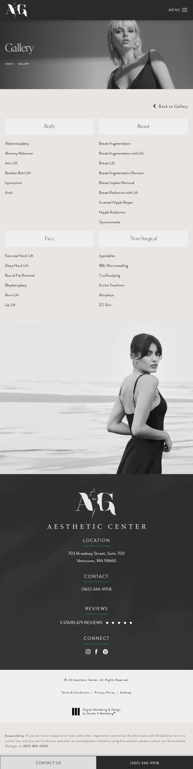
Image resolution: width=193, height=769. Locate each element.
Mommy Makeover (19, 153)
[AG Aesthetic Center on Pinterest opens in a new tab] (105, 651)
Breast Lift (107, 163)
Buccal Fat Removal (20, 275)
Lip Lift (10, 305)
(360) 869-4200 (35, 746)
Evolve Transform (111, 285)
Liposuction (13, 183)
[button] (184, 10)
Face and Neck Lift (19, 256)
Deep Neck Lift (17, 265)
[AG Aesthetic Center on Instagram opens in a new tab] (88, 651)
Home (9, 64)
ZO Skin (105, 305)
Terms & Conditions (75, 692)
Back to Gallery (172, 106)
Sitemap (125, 692)
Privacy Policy (104, 692)
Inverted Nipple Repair (116, 202)
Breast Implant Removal (116, 183)
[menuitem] (88, 651)
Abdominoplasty (17, 143)
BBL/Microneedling (113, 265)
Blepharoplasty (16, 285)
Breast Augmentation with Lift (121, 153)
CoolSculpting (109, 275)
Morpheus (106, 295)
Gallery (23, 64)
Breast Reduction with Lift (118, 192)
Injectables (107, 256)
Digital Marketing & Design (101, 712)
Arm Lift (11, 163)
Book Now (35, 439)
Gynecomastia (109, 222)
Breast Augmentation (115, 143)
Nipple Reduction (112, 212)
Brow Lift (12, 295)
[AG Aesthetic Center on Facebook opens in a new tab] (96, 651)
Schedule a (48, 398)
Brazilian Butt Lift (18, 173)
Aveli (9, 192)
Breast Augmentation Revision (121, 173)
